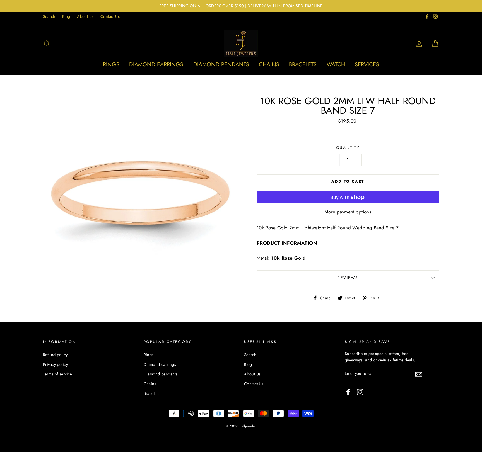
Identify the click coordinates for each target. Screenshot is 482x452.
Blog (66, 16)
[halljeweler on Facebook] (348, 391)
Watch (336, 64)
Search (49, 16)
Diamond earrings (156, 64)
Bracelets (303, 64)
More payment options (348, 211)
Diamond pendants (221, 64)
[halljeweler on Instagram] (360, 391)
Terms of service (57, 374)
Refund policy (55, 355)
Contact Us (110, 16)
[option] (241, 6)
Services (367, 64)
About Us (85, 16)
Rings (111, 64)
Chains (269, 64)
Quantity (348, 147)
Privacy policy (55, 364)
